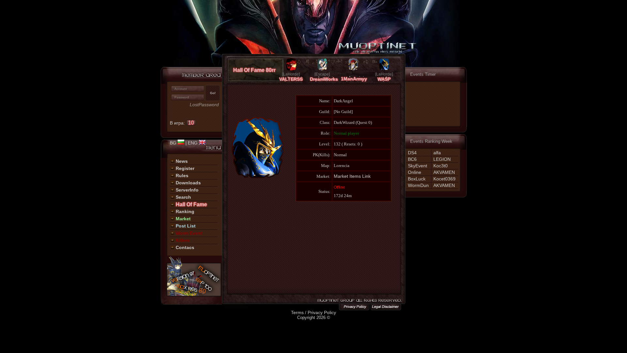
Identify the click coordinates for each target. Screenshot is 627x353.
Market (183, 218)
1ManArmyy (354, 78)
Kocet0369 (444, 178)
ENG (193, 142)
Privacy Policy (322, 312)
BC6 (412, 159)
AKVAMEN (444, 172)
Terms (297, 312)
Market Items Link (352, 176)
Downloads (188, 182)
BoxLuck (417, 178)
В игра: (182, 123)
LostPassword (204, 104)
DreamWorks (324, 79)
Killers (183, 240)
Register (185, 168)
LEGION (442, 159)
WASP (384, 79)
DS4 (412, 152)
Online (414, 172)
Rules (182, 175)
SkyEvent (417, 165)
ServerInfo (187, 190)
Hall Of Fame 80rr (254, 70)
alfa (437, 152)
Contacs (185, 247)
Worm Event (189, 233)
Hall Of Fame (191, 204)
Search (183, 197)
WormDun (418, 185)
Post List (186, 225)
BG (174, 142)
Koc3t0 (440, 165)
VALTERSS (291, 79)
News (182, 161)
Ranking (185, 211)
